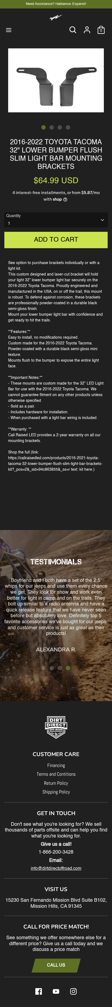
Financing (56, 765)
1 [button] (43, 127)
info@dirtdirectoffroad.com (56, 869)
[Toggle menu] (8, 30)
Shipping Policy (56, 792)
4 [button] (68, 127)
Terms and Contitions (56, 774)
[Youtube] (56, 991)
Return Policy (56, 783)
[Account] (87, 27)
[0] (101, 27)
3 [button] (60, 127)
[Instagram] (73, 991)
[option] (56, 80)
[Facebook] (38, 991)
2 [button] (51, 127)
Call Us (56, 965)
